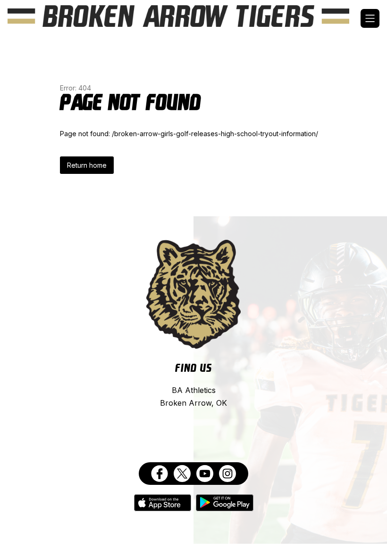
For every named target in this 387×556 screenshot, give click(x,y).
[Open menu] (370, 18)
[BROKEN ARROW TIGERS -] (184, 18)
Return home (87, 165)
